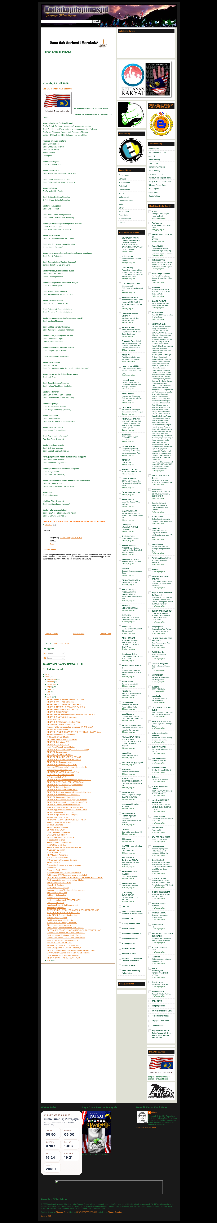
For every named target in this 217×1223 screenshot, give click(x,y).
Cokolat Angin (157, 982)
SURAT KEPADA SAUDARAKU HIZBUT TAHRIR (130, 897)
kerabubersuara (129, 327)
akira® (154, 1112)
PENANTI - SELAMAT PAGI (58, 745)
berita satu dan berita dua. (57, 898)
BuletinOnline (124, 183)
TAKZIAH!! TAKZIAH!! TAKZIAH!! (59, 943)
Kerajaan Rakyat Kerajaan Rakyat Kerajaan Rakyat (129, 592)
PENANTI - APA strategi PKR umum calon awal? (66, 699)
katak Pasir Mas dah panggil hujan (61, 747)
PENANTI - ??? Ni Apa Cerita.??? (60, 702)
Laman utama (78, 634)
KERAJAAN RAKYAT (131, 419)
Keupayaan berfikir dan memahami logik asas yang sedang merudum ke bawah (162, 251)
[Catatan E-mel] (54, 525)
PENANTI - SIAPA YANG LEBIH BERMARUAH (65, 782)
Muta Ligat (156, 287)
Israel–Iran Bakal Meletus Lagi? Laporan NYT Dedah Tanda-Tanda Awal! (131, 332)
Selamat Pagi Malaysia (56, 908)
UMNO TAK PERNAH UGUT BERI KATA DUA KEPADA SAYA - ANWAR (162, 292)
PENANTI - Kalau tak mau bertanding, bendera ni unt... (69, 780)
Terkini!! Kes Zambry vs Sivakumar (61, 837)
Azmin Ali (126, 355)
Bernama (122, 179)
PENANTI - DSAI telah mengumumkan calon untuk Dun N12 (71, 714)
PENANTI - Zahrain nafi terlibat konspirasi (63, 805)
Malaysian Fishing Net (157, 152)
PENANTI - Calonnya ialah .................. (62, 717)
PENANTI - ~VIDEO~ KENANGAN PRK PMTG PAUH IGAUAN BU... (74, 732)
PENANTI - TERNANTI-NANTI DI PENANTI (64, 757)
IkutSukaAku (127, 919)
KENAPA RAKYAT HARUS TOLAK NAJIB (63, 958)
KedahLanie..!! (158, 860)
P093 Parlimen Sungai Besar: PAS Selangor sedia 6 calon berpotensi (162, 583)
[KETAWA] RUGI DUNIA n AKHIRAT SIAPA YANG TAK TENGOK (161, 807)
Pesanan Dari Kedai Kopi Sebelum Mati (63, 945)
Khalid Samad (128, 500)
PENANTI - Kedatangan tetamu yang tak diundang (67, 800)
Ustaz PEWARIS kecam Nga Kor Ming (62, 915)
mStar (121, 208)
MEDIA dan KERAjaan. (56, 850)
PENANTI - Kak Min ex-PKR (58, 742)
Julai (49, 689)
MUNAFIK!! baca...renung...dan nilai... (62, 923)
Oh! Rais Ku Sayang (55, 825)
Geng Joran (153, 192)
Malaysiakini (124, 197)
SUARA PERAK (128, 446)
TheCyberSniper (129, 536)
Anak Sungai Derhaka (161, 274)
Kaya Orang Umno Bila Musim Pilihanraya (64, 948)
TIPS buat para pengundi (57, 918)
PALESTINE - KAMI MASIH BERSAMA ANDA (65, 807)
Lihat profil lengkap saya (146, 1127)
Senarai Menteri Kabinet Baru (57, 89)
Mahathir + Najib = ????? (57, 870)
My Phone (155, 906)
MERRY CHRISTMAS (130, 608)
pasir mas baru (158, 992)
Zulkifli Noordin (158, 652)
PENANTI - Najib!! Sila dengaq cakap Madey (65, 785)
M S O (154, 212)
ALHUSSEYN (157, 517)
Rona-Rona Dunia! (159, 948)
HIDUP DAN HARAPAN (131, 726)
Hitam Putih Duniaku (55, 885)
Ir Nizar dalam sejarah (56, 840)
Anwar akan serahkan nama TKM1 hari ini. (64, 847)
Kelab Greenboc (129, 546)
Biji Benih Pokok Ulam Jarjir (131, 561)
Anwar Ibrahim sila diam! (130, 538)
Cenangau (126, 525)
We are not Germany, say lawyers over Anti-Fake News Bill (132, 516)
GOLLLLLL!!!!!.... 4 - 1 (55, 903)
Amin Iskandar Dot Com (162, 1011)
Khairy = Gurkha (53, 862)
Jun (49, 692)
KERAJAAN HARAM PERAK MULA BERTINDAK (66, 820)
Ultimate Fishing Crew (157, 185)
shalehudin (156, 696)
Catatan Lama (105, 634)
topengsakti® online (130, 804)
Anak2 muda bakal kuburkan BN (60, 920)
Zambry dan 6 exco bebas (57, 817)
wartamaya (126, 769)
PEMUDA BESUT (159, 878)
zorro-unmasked (158, 758)
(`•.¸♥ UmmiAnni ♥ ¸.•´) (131, 492)
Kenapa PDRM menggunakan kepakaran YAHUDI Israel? (70, 727)
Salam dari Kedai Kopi (129, 876)
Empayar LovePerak (160, 1021)
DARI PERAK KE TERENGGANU (60, 775)
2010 (47, 674)
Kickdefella (126, 691)
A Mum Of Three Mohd (131, 341)
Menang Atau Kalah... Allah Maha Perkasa (64, 873)
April (49, 697)
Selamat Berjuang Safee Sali (132, 832)
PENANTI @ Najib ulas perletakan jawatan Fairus (67, 810)
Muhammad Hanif (159, 768)
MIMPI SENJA (157, 675)
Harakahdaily (124, 190)
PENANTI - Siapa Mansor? (57, 712)
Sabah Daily (124, 212)
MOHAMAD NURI (159, 324)
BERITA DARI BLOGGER (162, 611)
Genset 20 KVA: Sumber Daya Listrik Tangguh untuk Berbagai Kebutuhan (132, 384)
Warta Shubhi (157, 246)
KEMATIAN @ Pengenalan (57, 855)
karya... (154, 950)
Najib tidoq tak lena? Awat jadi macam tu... (64, 955)
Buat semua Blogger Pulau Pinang (61, 735)
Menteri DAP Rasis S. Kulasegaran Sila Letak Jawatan (160, 508)
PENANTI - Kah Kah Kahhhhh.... (60, 787)
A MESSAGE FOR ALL (160, 761)
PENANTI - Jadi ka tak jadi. (58, 729)
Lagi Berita (126, 407)
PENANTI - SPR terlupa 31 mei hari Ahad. (63, 722)
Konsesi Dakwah (129, 883)
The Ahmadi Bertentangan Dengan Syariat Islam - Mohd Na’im (162, 278)
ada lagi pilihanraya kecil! (57, 857)
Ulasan (49, 658)
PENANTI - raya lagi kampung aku (61, 812)
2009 (47, 677)
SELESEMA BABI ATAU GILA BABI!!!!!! (62, 740)
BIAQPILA (126, 460)
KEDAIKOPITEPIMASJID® (86, 1212)
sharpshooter (157, 544)
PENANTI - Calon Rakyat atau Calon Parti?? (65, 704)
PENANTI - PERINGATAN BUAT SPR (62, 765)
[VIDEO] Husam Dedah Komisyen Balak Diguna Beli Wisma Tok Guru (132, 550)
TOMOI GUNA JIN (54, 852)
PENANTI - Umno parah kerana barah (62, 790)
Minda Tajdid (157, 489)
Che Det (125, 906)
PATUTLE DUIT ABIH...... (160, 839)
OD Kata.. (126, 830)
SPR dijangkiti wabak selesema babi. (62, 724)
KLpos (121, 193)
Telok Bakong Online (160, 1016)
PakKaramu (157, 223)
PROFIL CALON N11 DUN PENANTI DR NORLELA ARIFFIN (131, 744)
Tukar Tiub (126, 435)
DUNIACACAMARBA (131, 580)
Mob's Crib (126, 615)
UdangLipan (127, 753)
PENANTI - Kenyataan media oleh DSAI (63, 709)
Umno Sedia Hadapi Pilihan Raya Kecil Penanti (66, 938)
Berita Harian (124, 175)
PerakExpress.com (130, 939)
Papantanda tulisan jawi (160, 984)
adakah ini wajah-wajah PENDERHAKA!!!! (64, 900)
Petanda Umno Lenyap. (130, 755)
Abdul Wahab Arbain (130, 559)
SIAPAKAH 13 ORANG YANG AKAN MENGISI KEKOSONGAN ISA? (74, 930)
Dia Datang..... (52, 868)
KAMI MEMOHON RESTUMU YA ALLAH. (63, 913)
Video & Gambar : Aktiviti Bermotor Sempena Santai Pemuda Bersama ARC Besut (162, 883)
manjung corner (158, 1006)
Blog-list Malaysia (159, 503)
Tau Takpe (156, 957)
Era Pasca (126, 627)
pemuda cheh (127, 702)
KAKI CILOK (157, 1001)
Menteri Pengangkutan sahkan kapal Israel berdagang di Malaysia (160, 851)
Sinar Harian (124, 215)
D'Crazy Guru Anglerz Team (160, 178)
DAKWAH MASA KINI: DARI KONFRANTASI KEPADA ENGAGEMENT (162, 494)
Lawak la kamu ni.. (129, 479)
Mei (49, 694)
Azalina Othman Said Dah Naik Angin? (62, 940)
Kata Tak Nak (157, 828)
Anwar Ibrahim (128, 394)
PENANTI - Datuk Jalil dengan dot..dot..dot (64, 760)
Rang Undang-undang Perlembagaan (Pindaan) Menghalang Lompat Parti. (131, 451)
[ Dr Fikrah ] (127, 893)
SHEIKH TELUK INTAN (161, 892)
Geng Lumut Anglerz (157, 167)
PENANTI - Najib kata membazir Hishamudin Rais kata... (69, 792)
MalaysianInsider (126, 201)
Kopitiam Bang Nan (160, 664)
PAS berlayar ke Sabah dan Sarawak (62, 860)
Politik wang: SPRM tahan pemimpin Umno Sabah (67, 875)
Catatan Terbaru (51, 634)
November (51, 679)
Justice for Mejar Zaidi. (130, 684)
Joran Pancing (154, 171)
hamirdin (155, 569)
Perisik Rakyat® (129, 953)
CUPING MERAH (159, 747)
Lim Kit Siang (127, 268)
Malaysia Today (128, 948)
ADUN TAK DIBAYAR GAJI (57, 827)
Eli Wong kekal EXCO (56, 830)
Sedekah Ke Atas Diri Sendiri (162, 770)
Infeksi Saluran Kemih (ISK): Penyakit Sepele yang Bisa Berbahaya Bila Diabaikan (132, 345)
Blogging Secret (62, 1212)
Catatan (49, 654)
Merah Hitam (127, 682)
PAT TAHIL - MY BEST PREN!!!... (60, 755)
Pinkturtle (156, 528)
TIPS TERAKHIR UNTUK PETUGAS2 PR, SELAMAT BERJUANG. (73, 910)
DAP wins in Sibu (128, 851)
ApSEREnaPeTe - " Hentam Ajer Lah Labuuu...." (130, 815)
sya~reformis (157, 924)
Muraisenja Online (129, 654)
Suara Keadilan (125, 219)
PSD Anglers (154, 189)
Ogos (49, 687)
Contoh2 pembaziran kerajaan (59, 770)
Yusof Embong (128, 714)
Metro (121, 204)
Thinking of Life (158, 847)
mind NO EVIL (127, 779)
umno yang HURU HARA (57, 835)
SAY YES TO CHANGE (161, 837)
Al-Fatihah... (126, 806)
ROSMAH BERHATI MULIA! (58, 737)
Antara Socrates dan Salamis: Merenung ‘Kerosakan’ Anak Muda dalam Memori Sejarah (162, 264)
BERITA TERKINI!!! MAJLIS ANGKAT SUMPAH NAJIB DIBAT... (71, 950)
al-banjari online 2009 (131, 924)
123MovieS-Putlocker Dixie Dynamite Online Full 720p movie (131, 483)
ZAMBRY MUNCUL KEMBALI (59, 822)
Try (153, 926)
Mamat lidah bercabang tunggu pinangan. (64, 865)
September (52, 684)
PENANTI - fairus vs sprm (57, 752)
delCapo (155, 777)
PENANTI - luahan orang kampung (61, 797)
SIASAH (125, 569)
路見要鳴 (155, 687)
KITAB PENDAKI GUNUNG (132, 472)
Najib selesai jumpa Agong (58, 888)
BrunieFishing (154, 196)
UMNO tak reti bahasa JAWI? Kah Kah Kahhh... (66, 933)
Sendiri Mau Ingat (159, 904)
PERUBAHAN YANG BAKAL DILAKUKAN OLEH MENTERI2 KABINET (75, 878)
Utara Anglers (154, 149)
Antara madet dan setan (130, 772)
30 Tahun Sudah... (159, 913)
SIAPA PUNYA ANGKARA (57, 893)
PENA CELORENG (129, 469)
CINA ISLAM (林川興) (130, 366)
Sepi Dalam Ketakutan (130, 886)
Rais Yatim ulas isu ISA (56, 845)
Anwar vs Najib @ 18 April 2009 (59, 842)
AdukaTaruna (157, 313)
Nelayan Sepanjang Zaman (160, 182)
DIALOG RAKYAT (159, 301)
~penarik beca (128, 380)
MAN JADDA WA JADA (161, 722)
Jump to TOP (46, 1216)
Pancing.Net (153, 163)
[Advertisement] (77, 31)
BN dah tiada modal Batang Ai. (59, 925)
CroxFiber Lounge (156, 174)
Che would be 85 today (160, 779)
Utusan (122, 222)
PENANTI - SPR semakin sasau (59, 762)
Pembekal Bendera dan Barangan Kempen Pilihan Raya (161, 549)
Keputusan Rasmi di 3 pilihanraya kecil (62, 905)
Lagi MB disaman (54, 719)
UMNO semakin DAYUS (56, 777)
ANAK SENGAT (128, 638)
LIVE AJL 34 (126, 462)
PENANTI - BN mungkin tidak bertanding (63, 795)
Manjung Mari (157, 627)
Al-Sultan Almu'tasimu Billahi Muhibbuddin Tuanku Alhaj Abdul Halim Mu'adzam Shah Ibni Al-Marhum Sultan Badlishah (162, 866)
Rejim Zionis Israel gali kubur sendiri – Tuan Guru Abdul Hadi (132, 371)
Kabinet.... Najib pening (56, 895)
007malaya (126, 839)
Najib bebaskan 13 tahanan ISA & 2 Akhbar (64, 935)
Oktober (50, 682)
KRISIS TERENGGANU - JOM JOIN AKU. (63, 772)
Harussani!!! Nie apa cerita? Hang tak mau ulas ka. (67, 767)
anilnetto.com (127, 256)
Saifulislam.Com (158, 260)
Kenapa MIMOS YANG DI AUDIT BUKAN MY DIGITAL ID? (132, 304)
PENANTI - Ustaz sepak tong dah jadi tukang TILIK (67, 802)
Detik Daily (123, 186)
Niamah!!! (126, 606)
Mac (49, 960)
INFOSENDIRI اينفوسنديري (132, 762)
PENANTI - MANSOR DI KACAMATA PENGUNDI (66, 707)
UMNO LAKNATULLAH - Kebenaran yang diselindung (68, 953)
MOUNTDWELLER (129, 511)
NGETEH (155, 239)
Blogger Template (115, 1212)
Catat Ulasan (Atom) (61, 643)
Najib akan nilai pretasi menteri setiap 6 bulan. (65, 880)
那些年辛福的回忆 (158, 689)
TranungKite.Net (129, 944)
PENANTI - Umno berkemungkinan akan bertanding (68, 750)
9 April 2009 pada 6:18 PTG (71, 538)
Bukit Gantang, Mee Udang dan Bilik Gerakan (65, 928)
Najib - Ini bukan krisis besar (58, 832)
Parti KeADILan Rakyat (161, 558)
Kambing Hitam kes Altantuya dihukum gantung (66, 890)
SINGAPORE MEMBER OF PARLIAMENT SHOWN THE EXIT (132, 783)
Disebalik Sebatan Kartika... (161, 994)
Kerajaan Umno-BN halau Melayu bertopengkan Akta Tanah (131, 672)
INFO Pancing (154, 160)
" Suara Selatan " (159, 816)
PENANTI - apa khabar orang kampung (63, 815)
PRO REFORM (128, 793)
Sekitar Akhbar (128, 929)
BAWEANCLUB (128, 966)
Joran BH (152, 156)
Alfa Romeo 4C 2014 (129, 582)
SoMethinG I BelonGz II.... (132, 933)
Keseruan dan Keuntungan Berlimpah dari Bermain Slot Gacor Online (132, 398)
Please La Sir (156, 830)
